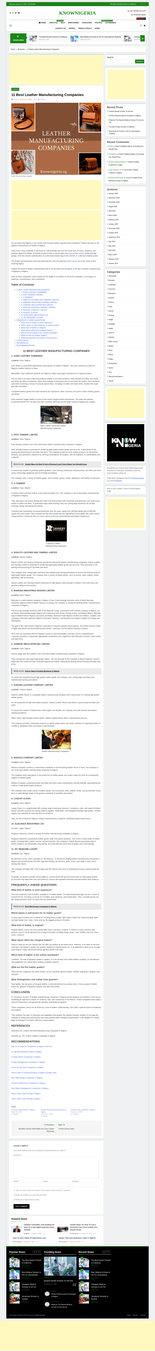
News (110, 350)
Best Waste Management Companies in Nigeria (29, 1088)
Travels (111, 381)
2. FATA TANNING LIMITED (32, 295)
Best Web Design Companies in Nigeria (27, 1078)
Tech (63, 23)
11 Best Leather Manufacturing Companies (33, 290)
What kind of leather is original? (33, 328)
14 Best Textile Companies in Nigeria (83, 1110)
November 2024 (114, 228)
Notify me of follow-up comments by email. (31, 1195)
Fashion (111, 298)
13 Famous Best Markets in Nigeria (23, 1110)
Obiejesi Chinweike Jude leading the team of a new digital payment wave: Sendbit (39, 1227)
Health (110, 320)
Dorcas (15, 99)
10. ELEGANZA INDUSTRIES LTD (34, 315)
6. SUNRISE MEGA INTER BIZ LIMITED (37, 305)
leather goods (72, 261)
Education (87, 23)
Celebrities (112, 285)
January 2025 (113, 224)
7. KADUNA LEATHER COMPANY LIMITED (38, 307)
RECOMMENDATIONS (25, 345)
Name (16, 1181)
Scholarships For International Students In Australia (31, 1299)
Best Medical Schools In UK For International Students (40, 37)
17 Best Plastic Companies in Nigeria (26, 1057)
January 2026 (113, 193)
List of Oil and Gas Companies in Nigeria (27, 1067)
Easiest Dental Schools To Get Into (124, 3)
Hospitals (111, 324)
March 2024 (112, 254)
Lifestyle (54, 22)
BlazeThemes (40, 1315)
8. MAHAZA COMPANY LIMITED (34, 310)
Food (110, 306)
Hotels (110, 328)
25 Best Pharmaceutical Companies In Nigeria (125, 115)
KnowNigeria (77, 13)
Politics (99, 22)
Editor (27, 1233)
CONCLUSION (22, 340)
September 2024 (114, 237)
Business (15, 89)
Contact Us (60, 28)
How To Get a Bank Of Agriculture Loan (29, 1238)
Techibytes (118, 481)
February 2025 (113, 220)
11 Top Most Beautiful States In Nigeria (26, 1052)
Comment (17, 1155)
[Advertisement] (56, 70)
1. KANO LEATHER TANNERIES (34, 292)
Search (110, 57)
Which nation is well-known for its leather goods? (40, 325)
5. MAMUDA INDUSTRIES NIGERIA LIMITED (39, 302)
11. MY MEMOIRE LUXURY (32, 318)
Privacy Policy (85, 28)
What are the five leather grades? (34, 335)
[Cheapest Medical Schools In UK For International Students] (68, 40)
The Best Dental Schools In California (122, 127)
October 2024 (113, 233)
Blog (129, 1315)
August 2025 (112, 206)
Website (75, 1181)
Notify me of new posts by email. (27, 1200)
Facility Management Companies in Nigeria (28, 1062)
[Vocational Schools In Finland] (126, 40)
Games (111, 311)
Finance (111, 302)
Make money (73, 23)
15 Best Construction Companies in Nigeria (28, 1083)
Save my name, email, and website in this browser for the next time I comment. (43, 1190)
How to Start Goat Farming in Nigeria (25, 1094)
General (111, 315)
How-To (111, 333)
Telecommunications (115, 376)
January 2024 (113, 263)
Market (110, 346)
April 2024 (111, 250)
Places (110, 354)
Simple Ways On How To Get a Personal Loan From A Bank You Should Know (83, 1227)
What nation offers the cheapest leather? (37, 330)
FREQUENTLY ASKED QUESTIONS (31, 320)
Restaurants (112, 363)
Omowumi (75, 1233)
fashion (81, 253)
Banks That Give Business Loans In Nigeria (77, 1238)
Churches (111, 289)
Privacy (135, 1315)
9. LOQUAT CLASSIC (29, 313)
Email (45, 1181)
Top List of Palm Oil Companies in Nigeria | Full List (31, 1046)
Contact (143, 1315)
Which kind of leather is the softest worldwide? (39, 333)
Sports (72, 28)
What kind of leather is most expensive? (37, 323)
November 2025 (114, 202)
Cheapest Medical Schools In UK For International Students (96, 37)
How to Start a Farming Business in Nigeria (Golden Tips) (34, 1073)
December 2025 (114, 198)
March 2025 (112, 215)
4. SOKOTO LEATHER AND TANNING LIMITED (40, 300)
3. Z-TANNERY (27, 297)
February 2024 (113, 259)
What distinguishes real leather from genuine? (39, 338)
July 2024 (111, 241)
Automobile (110, 23)
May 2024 (111, 246)
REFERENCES (22, 343)
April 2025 (111, 211)
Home (43, 23)
